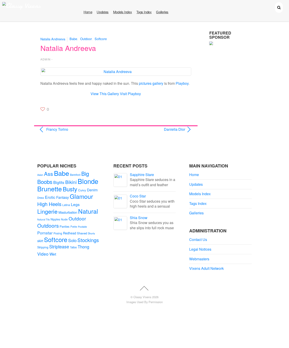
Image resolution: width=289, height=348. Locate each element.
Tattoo (73, 247)
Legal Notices (200, 249)
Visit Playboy (130, 93)
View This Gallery (105, 93)
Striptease (59, 246)
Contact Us (198, 239)
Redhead (69, 233)
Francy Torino (57, 129)
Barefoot (75, 174)
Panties (65, 226)
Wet (52, 254)
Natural (88, 211)
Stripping (42, 247)
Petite (73, 226)
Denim (92, 189)
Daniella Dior (152, 129)
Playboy (182, 83)
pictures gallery (151, 83)
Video (43, 254)
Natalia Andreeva (52, 38)
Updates (102, 11)
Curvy (82, 190)
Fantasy (62, 197)
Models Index (122, 11)
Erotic (50, 197)
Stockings (88, 239)
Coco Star (138, 196)
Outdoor (86, 38)
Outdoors (48, 225)
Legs (75, 204)
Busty (70, 189)
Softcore (101, 38)
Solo (72, 240)
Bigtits (58, 182)
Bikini (71, 182)
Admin (45, 59)
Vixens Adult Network (206, 268)
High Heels (49, 203)
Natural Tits (43, 219)
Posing (58, 233)
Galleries (162, 11)
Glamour (81, 196)
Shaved (82, 233)
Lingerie (47, 211)
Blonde (88, 181)
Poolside (82, 226)
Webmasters (199, 258)
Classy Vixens (142, 297)
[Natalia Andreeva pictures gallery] (115, 71)
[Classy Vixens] (21, 5)
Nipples (55, 219)
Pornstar (45, 233)
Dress (40, 197)
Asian (40, 174)
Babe (73, 38)
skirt (40, 240)
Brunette (49, 188)
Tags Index (143, 11)
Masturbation (67, 212)
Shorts (91, 233)
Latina (66, 205)
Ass (48, 173)
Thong (83, 247)
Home (88, 11)
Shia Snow (138, 217)
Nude (64, 219)
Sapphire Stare (142, 174)
